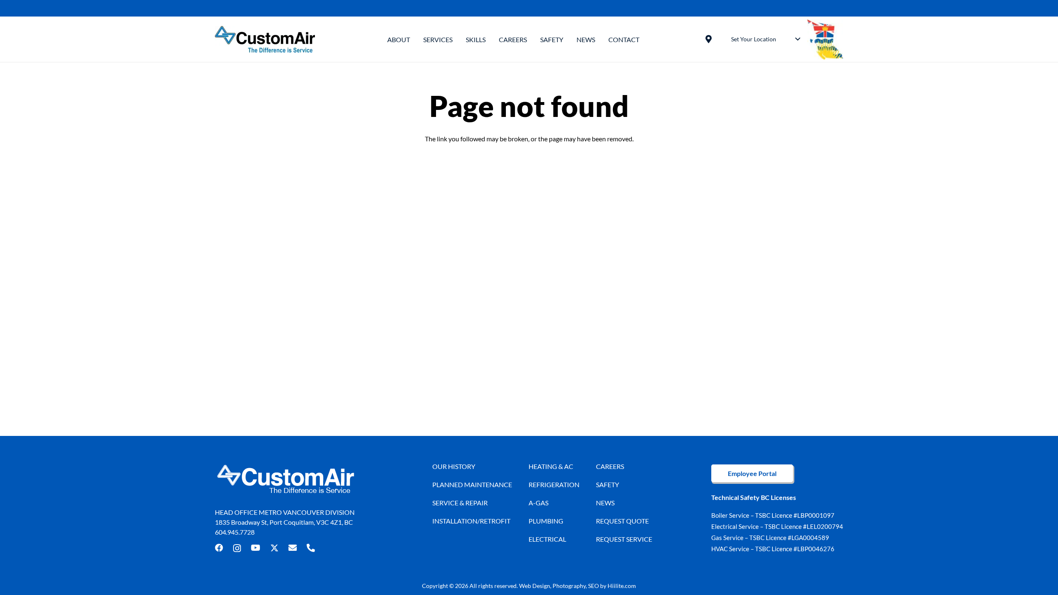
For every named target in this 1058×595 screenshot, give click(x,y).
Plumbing (546, 521)
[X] (274, 548)
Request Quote (622, 521)
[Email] (292, 548)
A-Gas (538, 503)
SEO (593, 585)
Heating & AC (551, 466)
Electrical (547, 539)
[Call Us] (311, 548)
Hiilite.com (622, 585)
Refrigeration (554, 484)
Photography (569, 585)
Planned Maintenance (472, 484)
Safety (607, 484)
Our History (453, 466)
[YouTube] (255, 548)
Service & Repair (460, 503)
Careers (610, 466)
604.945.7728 (235, 532)
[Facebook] (219, 548)
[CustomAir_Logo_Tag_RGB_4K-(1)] (265, 39)
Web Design (534, 585)
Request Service (624, 539)
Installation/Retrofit (471, 521)
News (605, 503)
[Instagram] (237, 548)
